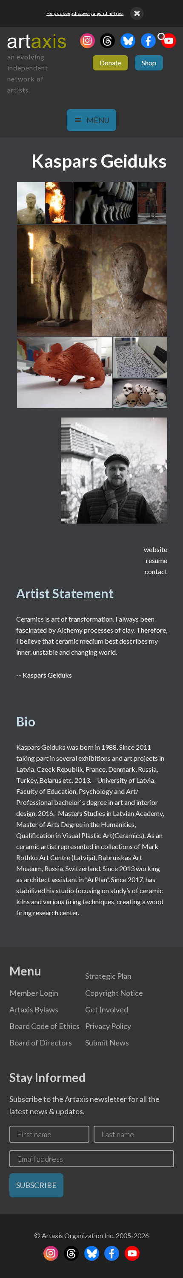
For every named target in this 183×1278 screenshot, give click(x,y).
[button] (30, 203)
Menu (97, 120)
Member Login (33, 993)
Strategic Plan (108, 976)
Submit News (107, 1042)
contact (156, 571)
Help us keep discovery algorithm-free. (84, 13)
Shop (149, 63)
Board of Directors (40, 1042)
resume (156, 560)
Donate (110, 63)
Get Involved (106, 1009)
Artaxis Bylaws (33, 1009)
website (155, 549)
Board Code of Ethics (44, 1026)
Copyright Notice (114, 993)
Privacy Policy (108, 1026)
